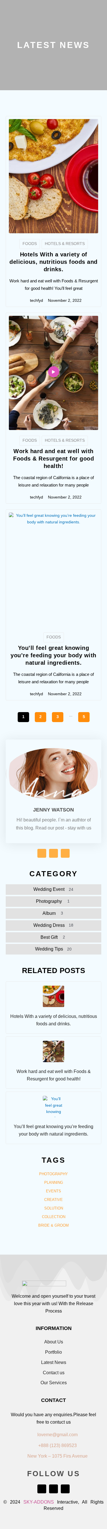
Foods (30, 244)
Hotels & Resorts (65, 244)
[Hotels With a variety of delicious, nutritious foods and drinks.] (53, 996)
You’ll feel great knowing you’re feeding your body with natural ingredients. (53, 655)
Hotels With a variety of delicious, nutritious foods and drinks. (53, 261)
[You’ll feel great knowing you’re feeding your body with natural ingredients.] (53, 1106)
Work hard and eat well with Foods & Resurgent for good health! (53, 458)
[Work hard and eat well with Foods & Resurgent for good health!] (53, 1051)
